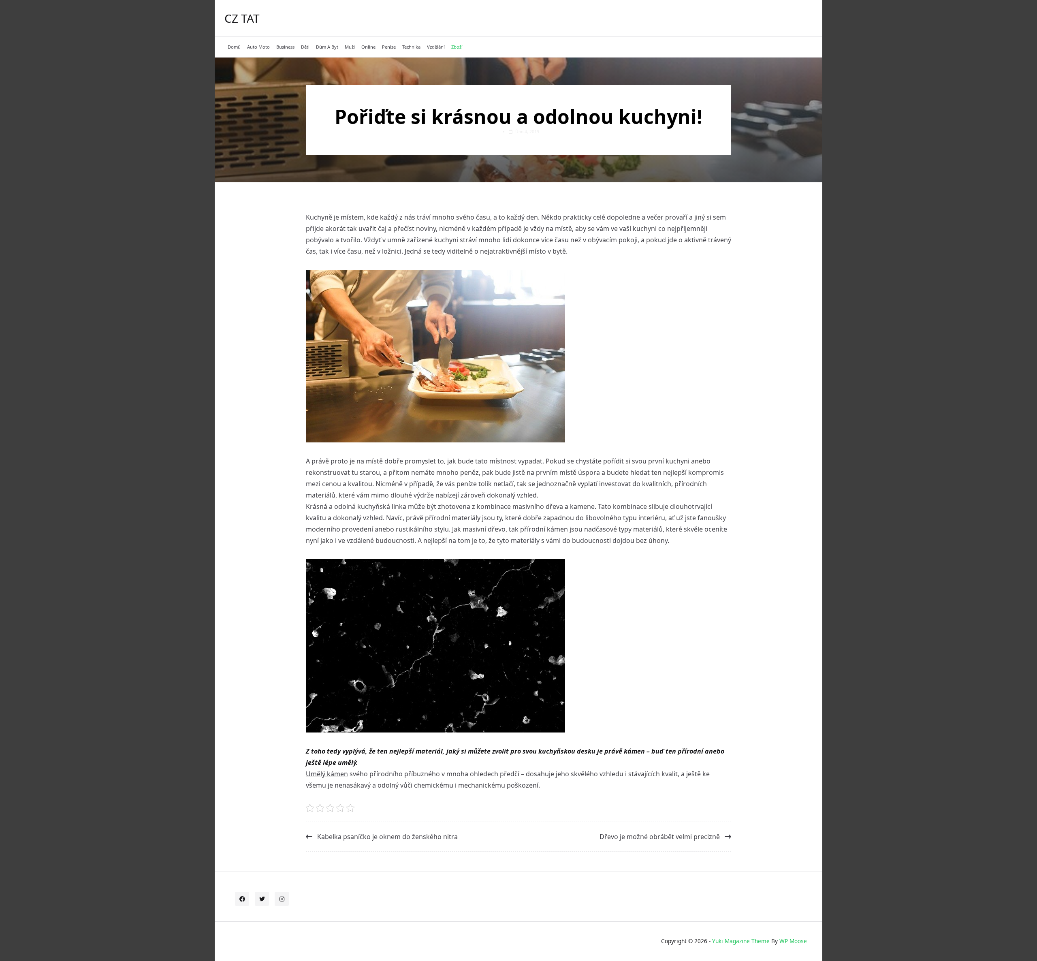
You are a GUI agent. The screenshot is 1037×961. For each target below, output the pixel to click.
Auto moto (258, 47)
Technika (411, 47)
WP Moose (793, 941)
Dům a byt (327, 47)
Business (285, 47)
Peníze (389, 47)
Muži (350, 47)
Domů (234, 47)
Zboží (457, 47)
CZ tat (242, 18)
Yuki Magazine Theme (741, 941)
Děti (305, 47)
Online (368, 47)
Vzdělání (436, 47)
